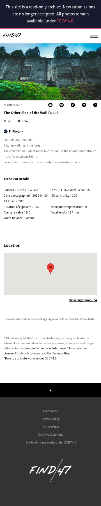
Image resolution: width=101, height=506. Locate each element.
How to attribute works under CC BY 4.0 (50, 442)
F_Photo (14, 131)
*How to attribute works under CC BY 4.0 (30, 358)
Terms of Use (60, 353)
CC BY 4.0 (64, 21)
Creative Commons (50, 434)
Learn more (50, 411)
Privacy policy (50, 419)
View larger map (80, 300)
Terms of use (50, 426)
